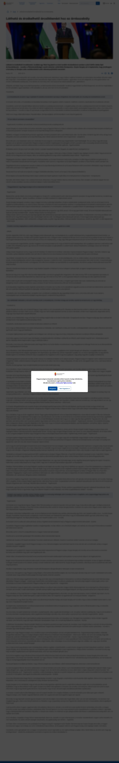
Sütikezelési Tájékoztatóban (64, 383)
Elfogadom (52, 389)
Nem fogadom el (65, 389)
